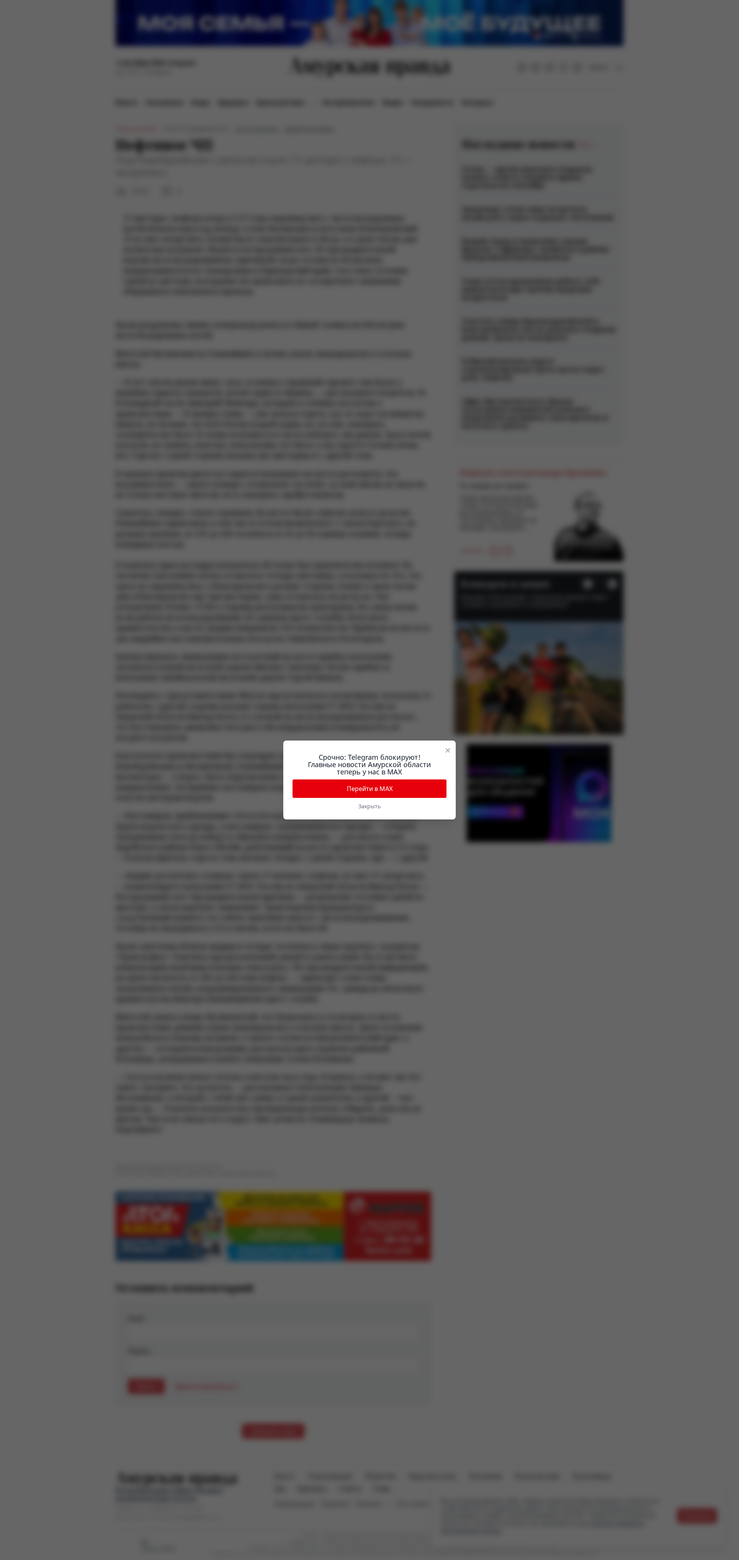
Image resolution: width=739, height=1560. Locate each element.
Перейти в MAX (370, 788)
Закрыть (369, 806)
